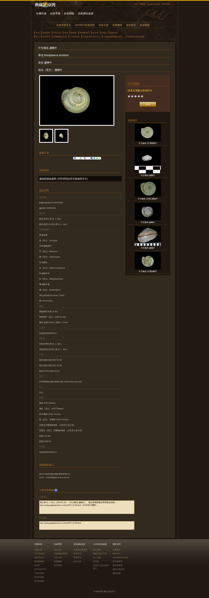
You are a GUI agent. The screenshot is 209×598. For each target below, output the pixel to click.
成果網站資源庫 (80, 549)
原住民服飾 (39, 580)
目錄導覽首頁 (63, 25)
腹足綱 (95, 32)
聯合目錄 (58, 549)
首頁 (136, 3)
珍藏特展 (41, 13)
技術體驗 (69, 13)
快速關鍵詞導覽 (61, 553)
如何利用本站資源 (120, 557)
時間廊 (96, 561)
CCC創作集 (39, 553)
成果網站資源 (85, 13)
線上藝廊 (97, 557)
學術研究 (77, 557)
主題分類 (58, 557)
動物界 (74, 32)
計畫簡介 (117, 549)
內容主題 (103, 25)
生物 (66, 32)
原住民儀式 (39, 576)
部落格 (142, 3)
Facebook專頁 (153, 3)
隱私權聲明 (117, 565)
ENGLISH (165, 3)
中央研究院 (75, 36)
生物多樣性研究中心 (91, 36)
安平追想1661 (40, 569)
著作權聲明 (117, 561)
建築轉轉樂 (39, 561)
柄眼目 (104, 32)
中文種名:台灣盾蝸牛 (148, 143)
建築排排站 (39, 557)
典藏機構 (117, 25)
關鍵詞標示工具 (100, 553)
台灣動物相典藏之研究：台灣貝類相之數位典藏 (123, 36)
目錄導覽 (55, 13)
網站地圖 (117, 573)
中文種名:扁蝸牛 (148, 175)
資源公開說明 (118, 569)
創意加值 (77, 561)
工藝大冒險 (39, 573)
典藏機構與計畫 (60, 36)
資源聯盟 (145, 25)
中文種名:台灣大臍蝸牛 (148, 198)
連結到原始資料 (47, 178)
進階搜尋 (131, 25)
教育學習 (77, 553)
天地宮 (37, 565)
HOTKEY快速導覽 (85, 25)
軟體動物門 (84, 32)
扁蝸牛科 (114, 32)
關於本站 (117, 553)
